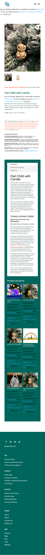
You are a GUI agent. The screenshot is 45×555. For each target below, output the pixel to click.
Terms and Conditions (12, 465)
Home (6, 87)
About (6, 518)
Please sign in (9, 99)
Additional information (17, 167)
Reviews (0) (13, 170)
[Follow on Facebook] (6, 441)
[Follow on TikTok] (19, 441)
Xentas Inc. (8, 523)
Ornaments (22, 87)
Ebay (6, 536)
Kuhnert (31, 125)
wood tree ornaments (19, 128)
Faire (6, 542)
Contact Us (8, 520)
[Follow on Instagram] (10, 441)
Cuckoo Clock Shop (11, 493)
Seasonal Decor (14, 87)
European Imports (10, 478)
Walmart (7, 545)
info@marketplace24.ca (31, 151)
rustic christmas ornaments (22, 126)
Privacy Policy (9, 459)
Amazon (7, 533)
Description (13, 164)
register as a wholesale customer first (14, 320)
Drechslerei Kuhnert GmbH (18, 246)
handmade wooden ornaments (20, 125)
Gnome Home (9, 496)
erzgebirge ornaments (21, 123)
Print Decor (8, 483)
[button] (37, 27)
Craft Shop (8, 475)
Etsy (6, 539)
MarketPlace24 (10, 446)
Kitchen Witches (10, 499)
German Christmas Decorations (15, 481)
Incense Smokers (10, 502)
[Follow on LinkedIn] (15, 441)
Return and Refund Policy (13, 462)
